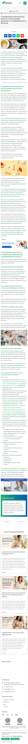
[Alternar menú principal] (25, 3)
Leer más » (4, 572)
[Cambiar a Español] (19, 3)
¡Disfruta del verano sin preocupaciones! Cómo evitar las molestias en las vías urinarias (14, 594)
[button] (5, 35)
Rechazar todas (15, 738)
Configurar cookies (6, 741)
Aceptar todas (5, 738)
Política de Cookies (17, 736)
